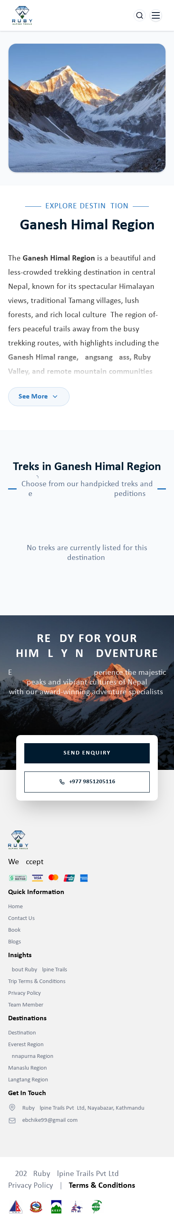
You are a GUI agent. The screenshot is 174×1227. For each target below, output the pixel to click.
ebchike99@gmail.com (50, 1120)
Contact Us (21, 918)
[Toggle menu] (156, 15)
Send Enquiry (87, 753)
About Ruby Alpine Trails (37, 970)
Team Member (25, 1005)
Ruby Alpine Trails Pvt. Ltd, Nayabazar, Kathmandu (83, 1108)
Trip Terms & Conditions (37, 982)
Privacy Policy (24, 993)
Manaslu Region (27, 1068)
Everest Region (26, 1045)
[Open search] (140, 15)
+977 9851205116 (92, 782)
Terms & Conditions (102, 1186)
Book (14, 930)
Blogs (14, 942)
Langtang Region (28, 1080)
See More (33, 396)
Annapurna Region (30, 1056)
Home (15, 907)
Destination (22, 1033)
